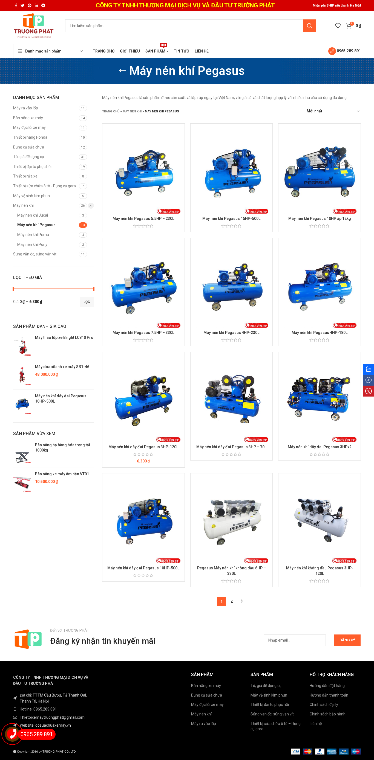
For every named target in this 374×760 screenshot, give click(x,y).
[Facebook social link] (16, 5)
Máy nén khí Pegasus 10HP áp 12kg (319, 218)
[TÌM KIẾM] (309, 25)
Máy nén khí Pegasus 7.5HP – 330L (143, 332)
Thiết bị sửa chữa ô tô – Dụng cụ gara (276, 726)
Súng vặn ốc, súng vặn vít (34, 254)
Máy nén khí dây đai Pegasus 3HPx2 (320, 447)
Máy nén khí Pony (32, 244)
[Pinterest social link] (29, 5)
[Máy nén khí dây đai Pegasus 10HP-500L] (22, 404)
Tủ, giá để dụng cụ (28, 157)
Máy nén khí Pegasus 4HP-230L (231, 332)
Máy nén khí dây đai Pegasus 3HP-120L (143, 447)
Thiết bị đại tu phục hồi (32, 166)
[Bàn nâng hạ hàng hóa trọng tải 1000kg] (22, 452)
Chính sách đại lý (324, 704)
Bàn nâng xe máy (28, 118)
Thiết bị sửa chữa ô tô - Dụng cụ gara (44, 186)
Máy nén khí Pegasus (36, 225)
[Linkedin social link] (36, 5)
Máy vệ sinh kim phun (31, 196)
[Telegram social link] (43, 5)
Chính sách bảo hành (328, 714)
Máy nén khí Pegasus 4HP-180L (319, 332)
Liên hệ (316, 723)
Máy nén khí (23, 205)
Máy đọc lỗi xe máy (29, 127)
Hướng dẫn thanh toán (329, 695)
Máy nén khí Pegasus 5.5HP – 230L (143, 218)
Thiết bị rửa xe (25, 176)
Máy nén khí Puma (33, 234)
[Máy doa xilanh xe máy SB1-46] (22, 374)
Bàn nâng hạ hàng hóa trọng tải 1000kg (62, 448)
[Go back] (122, 70)
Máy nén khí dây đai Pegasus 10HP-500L (61, 399)
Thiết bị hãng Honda (30, 137)
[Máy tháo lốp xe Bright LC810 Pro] (22, 345)
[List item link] (53, 709)
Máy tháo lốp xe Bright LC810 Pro (64, 337)
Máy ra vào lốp (25, 108)
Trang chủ (110, 111)
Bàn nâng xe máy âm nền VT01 (62, 474)
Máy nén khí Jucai (32, 215)
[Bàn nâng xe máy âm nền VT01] (22, 481)
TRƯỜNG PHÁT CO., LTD (59, 751)
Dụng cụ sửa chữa (28, 147)
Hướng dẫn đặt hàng (327, 685)
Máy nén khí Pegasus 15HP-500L (231, 218)
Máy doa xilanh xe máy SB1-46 (62, 367)
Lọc (87, 302)
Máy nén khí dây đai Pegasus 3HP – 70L (231, 447)
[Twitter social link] (22, 5)
